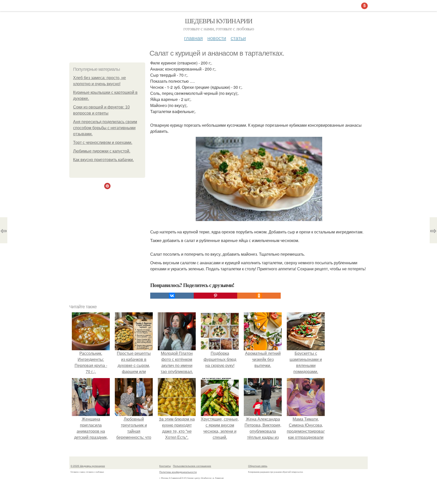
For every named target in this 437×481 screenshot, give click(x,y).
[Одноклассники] (259, 296)
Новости (216, 37)
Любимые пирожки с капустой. (101, 151)
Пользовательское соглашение (192, 466)
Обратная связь (257, 466)
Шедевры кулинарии (218, 20)
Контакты (165, 466)
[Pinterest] (215, 296)
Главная (193, 37)
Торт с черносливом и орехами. (102, 142)
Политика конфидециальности (178, 472)
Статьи (238, 37)
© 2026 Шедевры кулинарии (88, 466)
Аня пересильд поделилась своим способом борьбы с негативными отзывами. (105, 128)
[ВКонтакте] (172, 296)
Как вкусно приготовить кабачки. (103, 160)
